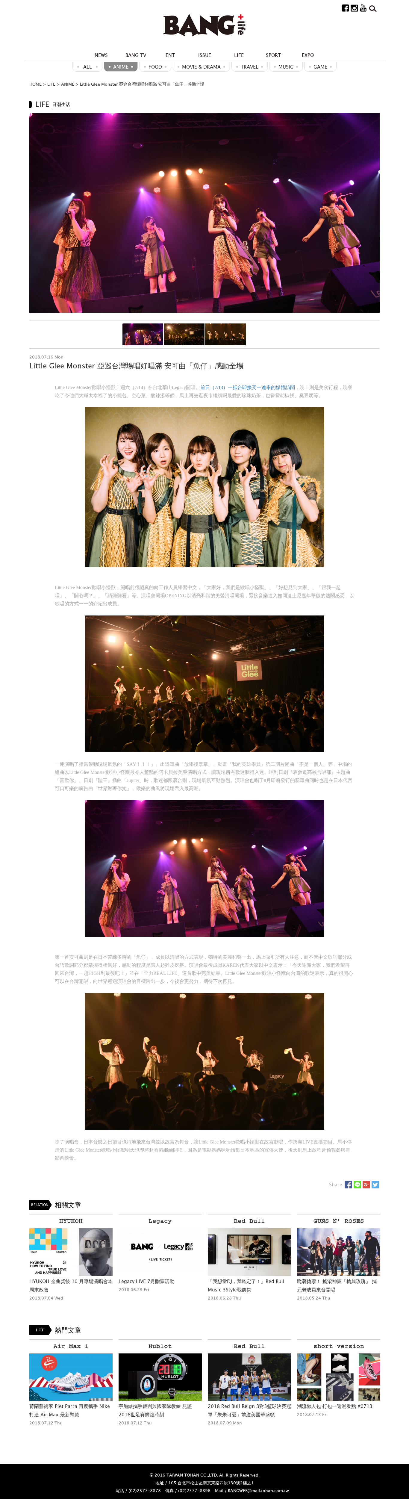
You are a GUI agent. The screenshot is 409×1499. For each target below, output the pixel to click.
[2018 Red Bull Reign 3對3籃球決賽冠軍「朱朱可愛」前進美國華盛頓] (160, 1377)
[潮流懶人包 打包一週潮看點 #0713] (249, 1377)
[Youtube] (363, 7)
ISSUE (204, 55)
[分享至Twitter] (375, 1184)
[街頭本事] (204, 25)
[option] (204, 213)
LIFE (239, 55)
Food (155, 66)
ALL (87, 66)
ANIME (120, 66)
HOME (35, 84)
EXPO (308, 55)
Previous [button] (37, 212)
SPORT (273, 55)
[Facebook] (345, 7)
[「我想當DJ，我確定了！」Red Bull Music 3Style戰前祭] (249, 1252)
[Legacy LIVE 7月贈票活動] (160, 1252)
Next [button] (372, 212)
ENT (170, 55)
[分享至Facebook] (348, 1184)
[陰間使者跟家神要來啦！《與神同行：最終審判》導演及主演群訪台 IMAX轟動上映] (338, 1377)
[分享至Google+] (366, 1184)
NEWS (101, 55)
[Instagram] (354, 7)
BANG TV (135, 55)
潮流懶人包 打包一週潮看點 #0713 (245, 1406)
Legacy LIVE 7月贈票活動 (146, 1281)
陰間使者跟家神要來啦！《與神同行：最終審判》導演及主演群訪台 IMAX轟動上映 (337, 1414)
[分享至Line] (357, 1184)
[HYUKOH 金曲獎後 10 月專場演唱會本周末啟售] (71, 1252)
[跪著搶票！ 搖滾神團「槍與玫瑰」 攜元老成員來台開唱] (338, 1252)
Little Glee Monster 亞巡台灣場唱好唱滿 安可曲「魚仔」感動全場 (142, 84)
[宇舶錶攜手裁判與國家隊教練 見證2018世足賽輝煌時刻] (71, 1377)
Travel (249, 66)
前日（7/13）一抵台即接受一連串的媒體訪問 (247, 387)
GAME (320, 66)
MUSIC (285, 66)
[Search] (372, 7)
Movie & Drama (201, 66)
